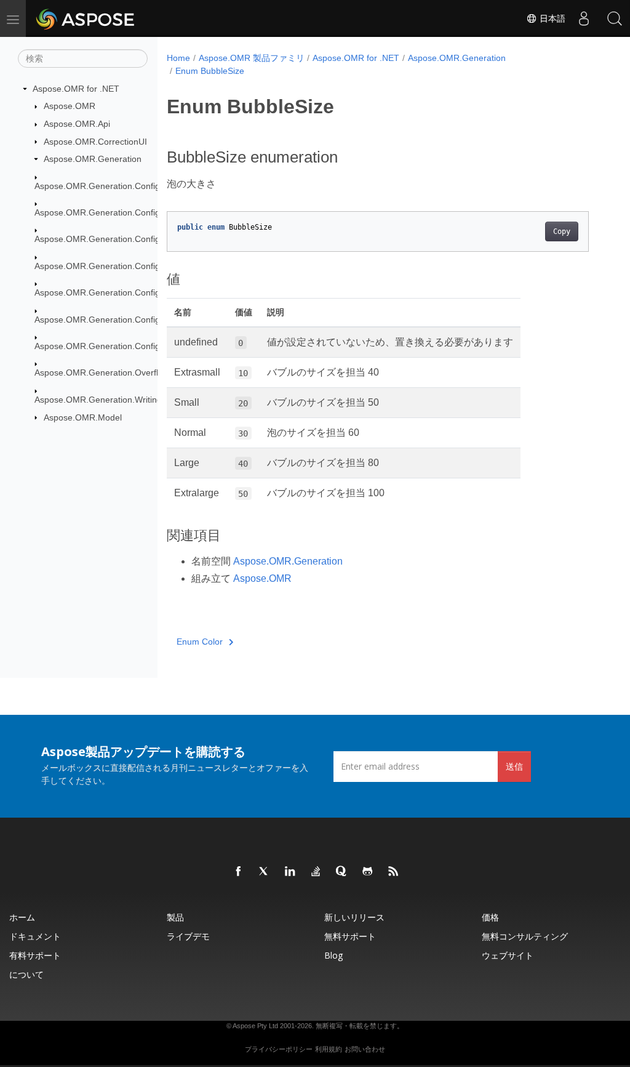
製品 (175, 917)
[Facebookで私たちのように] (239, 872)
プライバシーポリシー (279, 1049)
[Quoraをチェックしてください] (342, 872)
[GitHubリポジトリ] (368, 872)
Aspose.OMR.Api (77, 124)
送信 (514, 766)
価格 (490, 917)
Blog (333, 955)
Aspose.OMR (69, 106)
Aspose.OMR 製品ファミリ (252, 58)
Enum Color (200, 641)
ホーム (22, 917)
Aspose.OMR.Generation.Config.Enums (111, 346)
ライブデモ (188, 936)
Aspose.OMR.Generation (93, 159)
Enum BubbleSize (209, 71)
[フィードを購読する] (394, 872)
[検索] (614, 18)
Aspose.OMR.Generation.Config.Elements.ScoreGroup (141, 292)
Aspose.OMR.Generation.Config (97, 186)
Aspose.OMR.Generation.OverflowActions (115, 372)
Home (178, 58)
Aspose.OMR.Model (83, 417)
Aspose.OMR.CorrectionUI (95, 142)
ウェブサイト (507, 955)
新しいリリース (354, 917)
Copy (561, 231)
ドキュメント (35, 936)
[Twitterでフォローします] (265, 872)
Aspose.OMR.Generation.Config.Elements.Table (128, 319)
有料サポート (35, 955)
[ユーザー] (583, 18)
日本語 (551, 18)
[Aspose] (86, 18)
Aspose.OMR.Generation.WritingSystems (114, 400)
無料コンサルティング (525, 936)
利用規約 (328, 1049)
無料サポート (350, 936)
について (26, 974)
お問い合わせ (365, 1049)
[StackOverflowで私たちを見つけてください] (316, 872)
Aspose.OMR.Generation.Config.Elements (116, 212)
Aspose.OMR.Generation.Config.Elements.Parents (132, 266)
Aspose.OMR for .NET (76, 89)
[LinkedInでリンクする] (290, 872)
